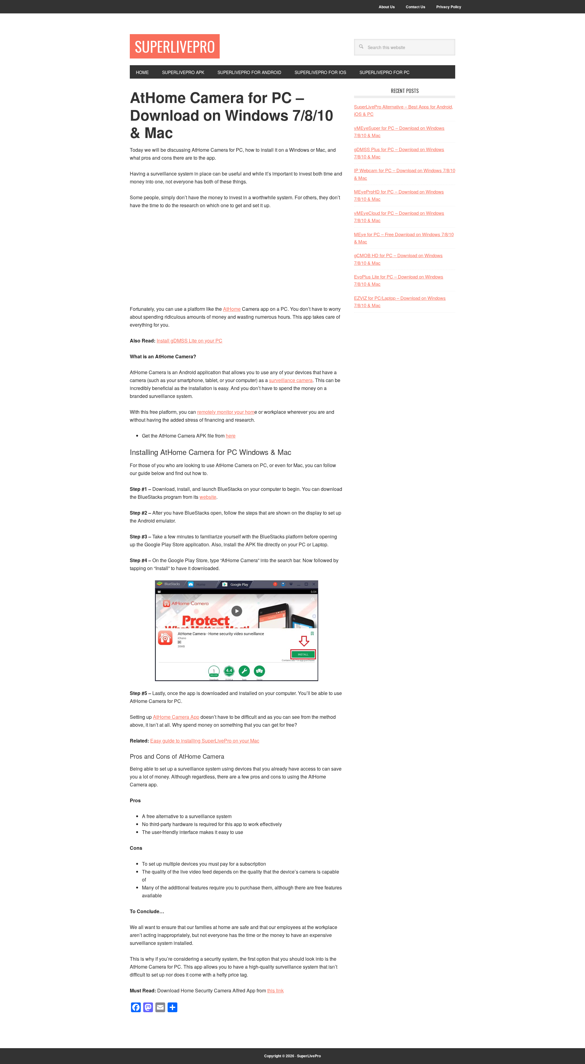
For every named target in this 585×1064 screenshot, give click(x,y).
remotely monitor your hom (225, 411)
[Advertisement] (236, 260)
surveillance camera (291, 380)
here (231, 435)
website (208, 496)
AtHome (232, 308)
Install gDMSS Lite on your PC (189, 340)
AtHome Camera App (176, 716)
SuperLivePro (175, 46)
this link (275, 990)
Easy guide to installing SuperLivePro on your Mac (204, 740)
